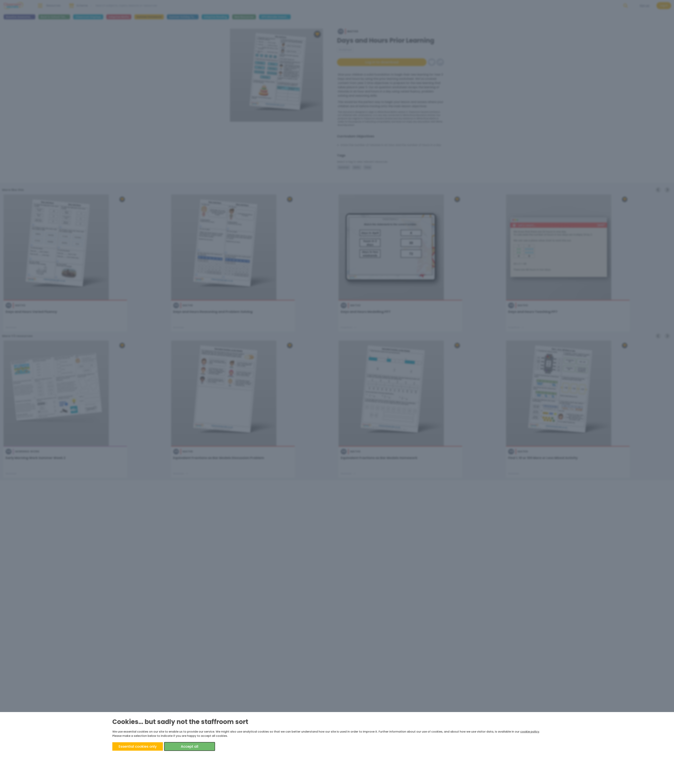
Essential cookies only (138, 746)
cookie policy (529, 732)
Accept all (189, 746)
